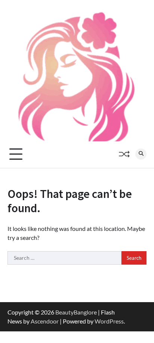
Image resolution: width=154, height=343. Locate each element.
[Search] (141, 154)
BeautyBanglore (76, 312)
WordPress (109, 321)
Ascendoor (45, 321)
